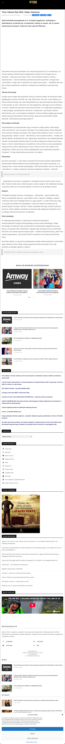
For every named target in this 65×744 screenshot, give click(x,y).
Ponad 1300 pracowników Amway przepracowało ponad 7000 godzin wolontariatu (38, 317)
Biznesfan (7, 452)
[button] (62, 714)
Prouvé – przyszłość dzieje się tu (11, 411)
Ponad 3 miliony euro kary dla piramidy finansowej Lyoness (18, 577)
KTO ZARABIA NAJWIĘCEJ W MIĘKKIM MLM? (28, 338)
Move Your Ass (9, 455)
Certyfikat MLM (9, 473)
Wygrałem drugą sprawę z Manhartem (12, 569)
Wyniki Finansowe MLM (11, 483)
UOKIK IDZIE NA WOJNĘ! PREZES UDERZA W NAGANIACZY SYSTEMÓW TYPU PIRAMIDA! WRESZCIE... (30, 560)
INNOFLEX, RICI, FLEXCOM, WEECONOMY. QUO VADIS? (17, 585)
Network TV (8, 466)
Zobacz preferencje (32, 738)
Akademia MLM (9, 459)
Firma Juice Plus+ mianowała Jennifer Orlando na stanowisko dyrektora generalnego (35, 349)
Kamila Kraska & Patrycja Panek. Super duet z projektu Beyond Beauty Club (36, 700)
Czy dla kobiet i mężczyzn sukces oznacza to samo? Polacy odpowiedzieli (36, 359)
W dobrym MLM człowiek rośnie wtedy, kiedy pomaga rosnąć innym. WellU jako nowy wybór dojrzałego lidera (38, 711)
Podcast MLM (9, 469)
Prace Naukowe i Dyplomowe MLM (15, 479)
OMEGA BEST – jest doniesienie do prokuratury (15, 564)
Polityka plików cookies (31, 742)
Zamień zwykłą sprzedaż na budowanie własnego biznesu (19, 407)
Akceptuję (32, 729)
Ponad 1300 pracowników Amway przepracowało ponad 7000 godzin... (17, 291)
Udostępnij (36, 15)
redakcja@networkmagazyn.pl (34, 655)
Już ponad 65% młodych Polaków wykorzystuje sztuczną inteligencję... (47, 291)
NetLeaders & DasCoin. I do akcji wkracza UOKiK (15, 581)
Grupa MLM (8, 449)
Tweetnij (44, 15)
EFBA (6, 462)
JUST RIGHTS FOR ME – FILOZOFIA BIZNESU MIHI (16, 388)
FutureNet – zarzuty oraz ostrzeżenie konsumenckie (16, 573)
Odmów (32, 733)
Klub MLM (8, 476)
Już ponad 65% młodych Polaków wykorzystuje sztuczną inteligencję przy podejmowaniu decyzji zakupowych (36, 328)
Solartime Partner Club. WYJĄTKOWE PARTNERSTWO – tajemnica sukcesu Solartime (27, 397)
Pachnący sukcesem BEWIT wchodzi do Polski (15, 392)
